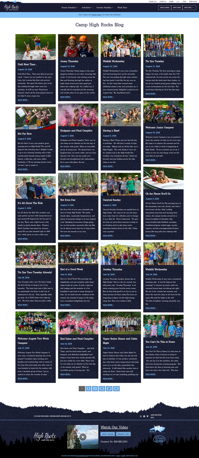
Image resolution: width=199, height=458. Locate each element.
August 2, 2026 (109, 205)
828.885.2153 (153, 1)
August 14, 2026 (25, 69)
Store (184, 1)
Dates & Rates (164, 7)
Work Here (122, 7)
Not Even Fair (67, 199)
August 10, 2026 (153, 132)
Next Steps (188, 7)
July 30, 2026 (109, 274)
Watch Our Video (114, 427)
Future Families (69, 7)
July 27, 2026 (23, 348)
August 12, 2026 (110, 66)
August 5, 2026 (24, 139)
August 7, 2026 (67, 136)
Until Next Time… (27, 64)
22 (109, 388)
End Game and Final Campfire (77, 338)
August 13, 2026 (67, 66)
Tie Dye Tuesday (155, 61)
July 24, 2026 (66, 344)
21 (102, 388)
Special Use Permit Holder (81, 456)
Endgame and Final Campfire (76, 130)
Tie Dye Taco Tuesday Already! (35, 272)
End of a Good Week (71, 269)
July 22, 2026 (151, 347)
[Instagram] (140, 416)
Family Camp (96, 15)
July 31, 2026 (66, 274)
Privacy (118, 456)
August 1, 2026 (24, 208)
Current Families (104, 7)
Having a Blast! (111, 130)
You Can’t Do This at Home (160, 341)
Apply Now (177, 7)
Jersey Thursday (69, 61)
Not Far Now (25, 133)
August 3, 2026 (67, 205)
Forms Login (193, 1)
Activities (86, 7)
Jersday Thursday (112, 269)
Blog (178, 1)
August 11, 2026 (153, 66)
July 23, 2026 (109, 348)
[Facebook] (144, 416)
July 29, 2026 (151, 274)
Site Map (123, 456)
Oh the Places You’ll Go (158, 193)
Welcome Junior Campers (160, 127)
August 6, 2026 (109, 136)
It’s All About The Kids (30, 203)
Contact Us (162, 1)
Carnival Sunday (112, 199)
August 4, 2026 (152, 199)
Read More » (23, 100)
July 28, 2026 (23, 277)
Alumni (171, 1)
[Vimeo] (147, 416)
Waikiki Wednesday (113, 61)
